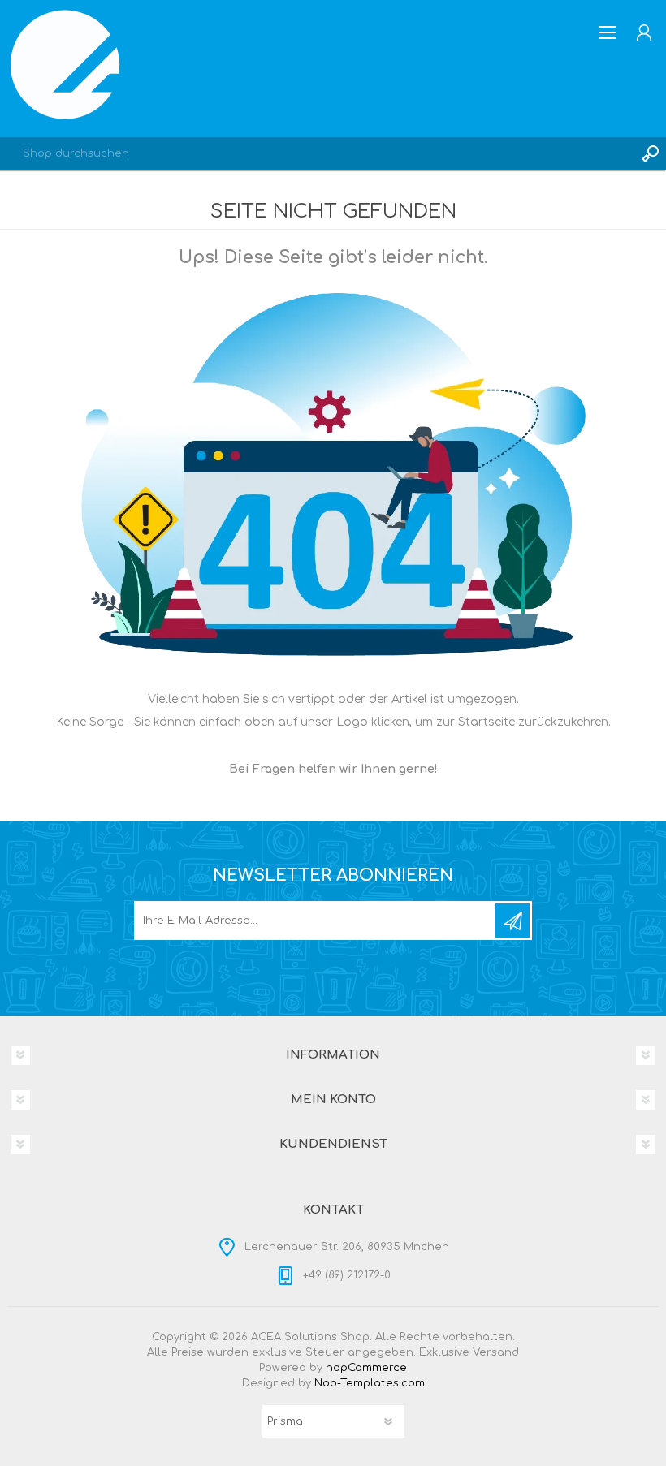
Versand (496, 1352)
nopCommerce (366, 1367)
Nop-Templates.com (369, 1383)
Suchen (650, 153)
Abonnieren (512, 920)
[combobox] (316, 153)
